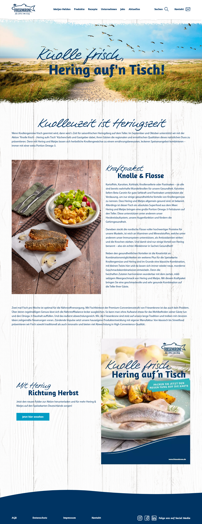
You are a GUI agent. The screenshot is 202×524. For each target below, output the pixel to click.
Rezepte (92, 9)
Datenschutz (40, 517)
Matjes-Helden (62, 9)
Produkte (79, 9)
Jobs (122, 9)
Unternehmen (109, 9)
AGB (14, 517)
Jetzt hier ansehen (32, 416)
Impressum (69, 517)
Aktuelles (134, 9)
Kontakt (179, 9)
